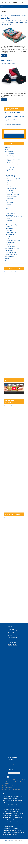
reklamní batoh (7, 817)
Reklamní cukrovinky (11, 209)
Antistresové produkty (13, 157)
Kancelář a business (11, 187)
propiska (5, 815)
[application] (14, 388)
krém (21, 803)
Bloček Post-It (10, 202)
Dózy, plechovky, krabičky (13, 177)
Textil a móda (18, 22)
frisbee (15, 798)
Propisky (9, 204)
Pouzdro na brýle (11, 232)
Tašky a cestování (10, 215)
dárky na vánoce (7, 798)
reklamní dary (6, 820)
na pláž (12, 809)
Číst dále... (4, 56)
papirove (17, 809)
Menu (2, 6)
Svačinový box (10, 185)
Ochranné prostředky (11, 196)
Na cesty (19, 21)
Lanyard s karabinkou (8, 805)
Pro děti (9, 171)
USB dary (8, 236)
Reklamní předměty (10, 151)
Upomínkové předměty (13, 165)
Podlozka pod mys (13, 811)
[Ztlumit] (20, 393)
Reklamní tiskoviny (9, 256)
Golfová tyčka (9, 250)
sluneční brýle (6, 832)
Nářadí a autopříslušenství (14, 194)
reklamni (17, 815)
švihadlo (14, 834)
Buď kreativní (5, 21)
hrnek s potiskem (12, 800)
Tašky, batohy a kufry (12, 223)
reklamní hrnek (7, 822)
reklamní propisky (7, 824)
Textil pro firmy (10, 234)
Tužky (8, 206)
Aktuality (7, 149)
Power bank (10, 226)
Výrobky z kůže (11, 167)
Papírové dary (9, 198)
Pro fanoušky (10, 163)
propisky (11, 815)
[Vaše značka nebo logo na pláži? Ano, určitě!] (14, 35)
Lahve (8, 182)
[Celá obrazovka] (22, 393)
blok (22, 796)
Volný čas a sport (8, 24)
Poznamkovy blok (7, 813)
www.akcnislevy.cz (12, 765)
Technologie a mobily (11, 225)
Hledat (14, 135)
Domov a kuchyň (10, 175)
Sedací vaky (10, 190)
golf (19, 798)
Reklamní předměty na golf (8, 63)
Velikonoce (8, 260)
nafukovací (6, 809)
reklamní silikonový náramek (10, 828)
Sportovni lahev (16, 832)
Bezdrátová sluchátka (13, 796)
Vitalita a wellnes (10, 239)
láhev (17, 805)
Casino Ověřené (9, 122)
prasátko (22, 813)
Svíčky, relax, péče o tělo (13, 240)
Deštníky (11, 21)
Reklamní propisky (11, 213)
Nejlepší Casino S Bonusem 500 (13, 124)
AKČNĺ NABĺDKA (9, 147)
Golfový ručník (7, 60)
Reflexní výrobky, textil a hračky (15, 173)
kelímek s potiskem (8, 803)
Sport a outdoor (10, 22)
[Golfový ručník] (14, 78)
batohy (5, 796)
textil (4, 834)
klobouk (16, 803)
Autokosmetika (10, 153)
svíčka (23, 832)
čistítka (9, 834)
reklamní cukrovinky (18, 817)
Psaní (7, 201)
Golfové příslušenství (11, 252)
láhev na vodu (6, 807)
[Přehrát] (5, 393)
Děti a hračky (9, 169)
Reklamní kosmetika (11, 211)
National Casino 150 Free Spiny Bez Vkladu (14, 780)
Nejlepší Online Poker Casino (12, 120)
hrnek (4, 800)
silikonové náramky (17, 830)
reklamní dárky (15, 820)
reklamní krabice (17, 822)
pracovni (16, 813)
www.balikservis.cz (12, 762)
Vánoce (7, 258)
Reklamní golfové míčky (12, 254)
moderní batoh (15, 807)
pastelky (5, 811)
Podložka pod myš (12, 188)
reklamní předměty (8, 826)
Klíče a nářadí (9, 193)
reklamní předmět (18, 824)
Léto (15, 21)
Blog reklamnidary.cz (14, 2)
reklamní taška (7, 830)
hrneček (20, 800)
